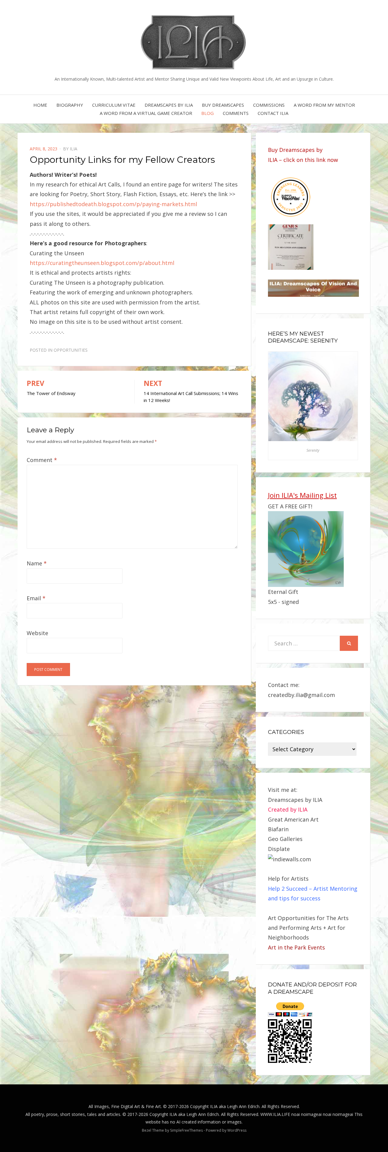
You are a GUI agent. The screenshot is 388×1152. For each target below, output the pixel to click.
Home (40, 105)
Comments (236, 113)
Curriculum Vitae (113, 105)
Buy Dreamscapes (223, 105)
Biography (69, 105)
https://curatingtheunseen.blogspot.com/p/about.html (102, 262)
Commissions (269, 105)
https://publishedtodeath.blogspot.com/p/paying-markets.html (113, 204)
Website (37, 633)
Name (37, 563)
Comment (42, 460)
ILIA (73, 149)
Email (36, 598)
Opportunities (71, 350)
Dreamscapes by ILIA (169, 105)
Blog (207, 113)
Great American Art (293, 819)
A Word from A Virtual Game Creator (146, 113)
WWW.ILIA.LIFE (275, 1114)
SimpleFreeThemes (186, 1130)
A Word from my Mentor (324, 105)
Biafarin (278, 829)
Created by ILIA (287, 809)
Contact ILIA (273, 113)
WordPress (236, 1130)
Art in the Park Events (296, 947)
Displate (279, 848)
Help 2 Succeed (287, 888)
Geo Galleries (285, 838)
